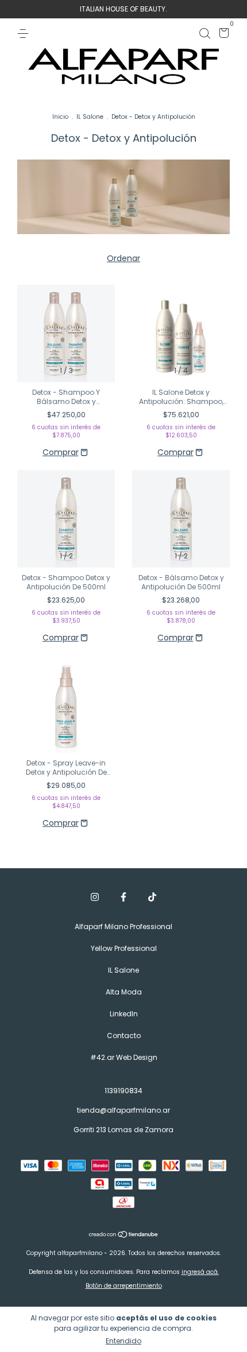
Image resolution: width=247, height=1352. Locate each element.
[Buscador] (204, 33)
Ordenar (123, 258)
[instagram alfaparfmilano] (94, 897)
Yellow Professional (124, 948)
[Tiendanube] (124, 1235)
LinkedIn (124, 1014)
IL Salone (89, 116)
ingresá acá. (200, 1272)
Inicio (60, 116)
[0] (222, 34)
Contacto (124, 1035)
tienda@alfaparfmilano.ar (123, 1110)
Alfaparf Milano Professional (123, 926)
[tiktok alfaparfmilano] (152, 897)
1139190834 (123, 1090)
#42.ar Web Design (123, 1057)
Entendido (123, 1341)
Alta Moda (124, 992)
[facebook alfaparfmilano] (123, 897)
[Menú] (25, 33)
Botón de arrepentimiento (124, 1285)
